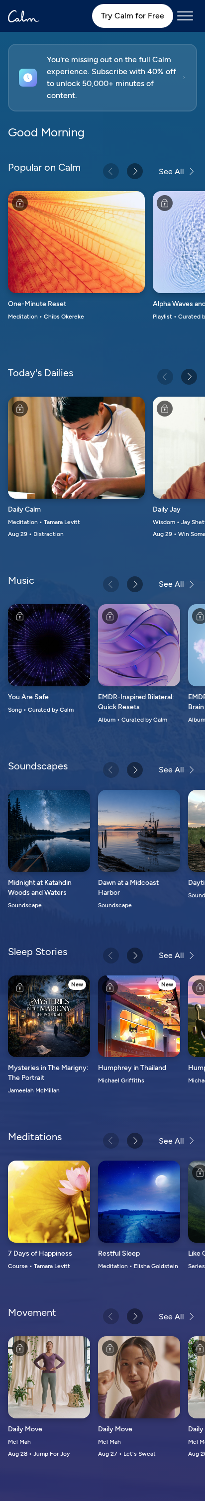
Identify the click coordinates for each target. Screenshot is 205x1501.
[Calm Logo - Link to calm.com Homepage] (23, 16)
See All (171, 171)
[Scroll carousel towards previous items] (111, 171)
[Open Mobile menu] (185, 16)
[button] (102, 77)
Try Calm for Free (132, 15)
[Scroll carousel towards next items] (135, 171)
